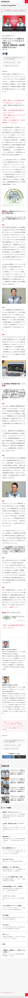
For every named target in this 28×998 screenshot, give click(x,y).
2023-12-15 (4, 49)
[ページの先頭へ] (26, 994)
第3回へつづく (14, 607)
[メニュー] (26, 1)
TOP (2, 9)
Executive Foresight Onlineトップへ (7, 992)
